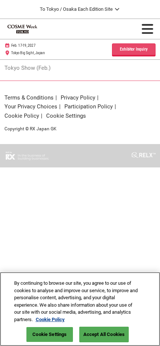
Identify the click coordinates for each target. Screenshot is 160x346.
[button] (134, 49)
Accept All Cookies (104, 334)
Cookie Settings (49, 334)
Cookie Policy (50, 319)
